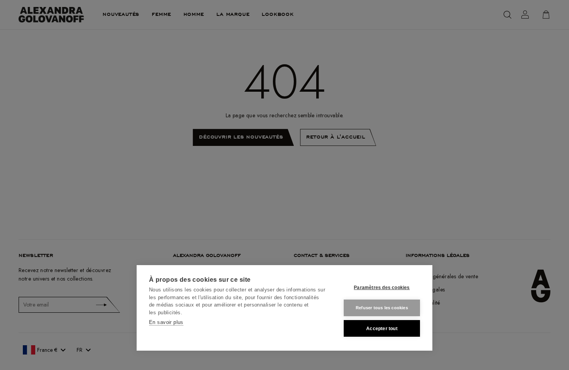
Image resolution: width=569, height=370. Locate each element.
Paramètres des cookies (382, 287)
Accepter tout (382, 328)
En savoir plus (166, 322)
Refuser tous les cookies (382, 307)
